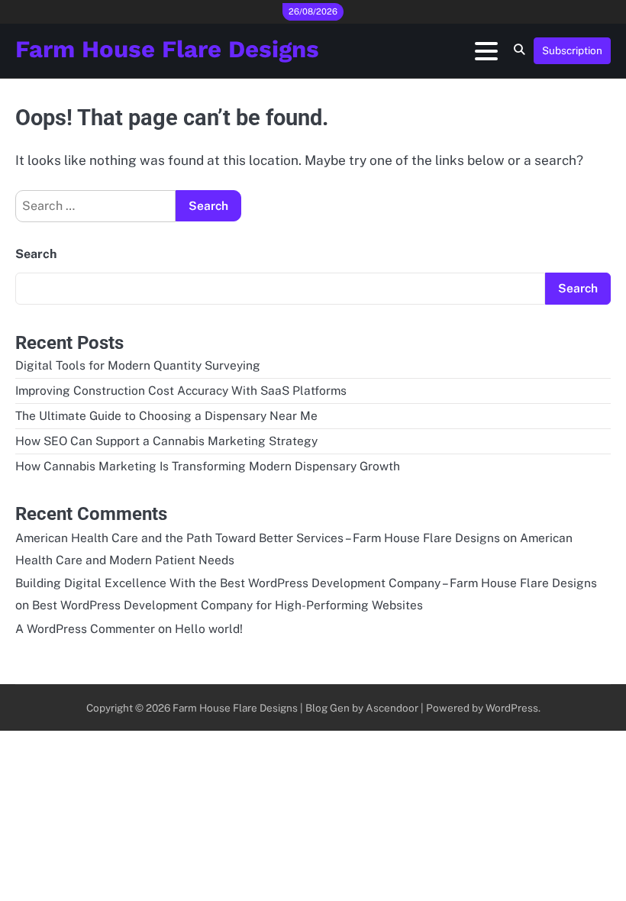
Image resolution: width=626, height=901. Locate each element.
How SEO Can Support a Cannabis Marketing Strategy (166, 440)
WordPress (512, 708)
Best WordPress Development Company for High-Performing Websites (227, 605)
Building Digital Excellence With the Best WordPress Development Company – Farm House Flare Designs (306, 582)
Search (35, 254)
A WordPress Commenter (85, 628)
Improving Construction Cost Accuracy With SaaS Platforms (181, 390)
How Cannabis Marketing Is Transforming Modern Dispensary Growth (207, 466)
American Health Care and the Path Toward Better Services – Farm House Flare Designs (257, 537)
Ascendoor (392, 708)
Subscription (572, 50)
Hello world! (209, 628)
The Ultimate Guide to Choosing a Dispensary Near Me (166, 415)
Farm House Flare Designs (167, 49)
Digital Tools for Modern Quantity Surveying (137, 365)
